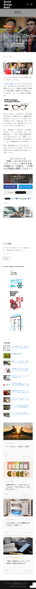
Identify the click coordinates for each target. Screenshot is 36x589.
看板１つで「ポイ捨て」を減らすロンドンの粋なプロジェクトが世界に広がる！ (20, 362)
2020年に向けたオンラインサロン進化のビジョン (20, 376)
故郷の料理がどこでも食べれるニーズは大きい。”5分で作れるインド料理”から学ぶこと (18, 487)
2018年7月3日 (26, 571)
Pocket (13, 198)
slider (6, 203)
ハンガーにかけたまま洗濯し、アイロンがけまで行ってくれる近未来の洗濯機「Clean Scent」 (20, 413)
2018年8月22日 (26, 495)
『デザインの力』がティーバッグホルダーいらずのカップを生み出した (20, 398)
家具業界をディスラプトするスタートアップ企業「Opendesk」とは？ (21, 369)
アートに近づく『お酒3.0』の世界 (17, 446)
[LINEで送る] (23, 198)
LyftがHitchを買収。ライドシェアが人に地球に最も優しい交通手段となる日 (20, 384)
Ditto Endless (9, 84)
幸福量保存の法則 (16, 354)
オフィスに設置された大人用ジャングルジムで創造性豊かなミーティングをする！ (20, 406)
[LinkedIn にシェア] (28, 198)
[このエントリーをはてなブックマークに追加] (18, 198)
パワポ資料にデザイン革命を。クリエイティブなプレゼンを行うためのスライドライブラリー (20, 347)
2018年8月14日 (26, 533)
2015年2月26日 (7, 30)
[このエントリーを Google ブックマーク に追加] (16, 198)
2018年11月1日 (26, 457)
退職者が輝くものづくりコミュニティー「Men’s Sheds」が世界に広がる (20, 391)
